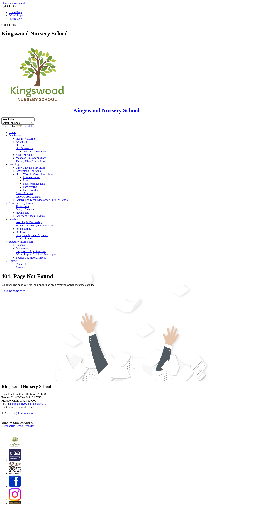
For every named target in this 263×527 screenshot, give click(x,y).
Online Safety (23, 228)
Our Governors (24, 148)
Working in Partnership (29, 222)
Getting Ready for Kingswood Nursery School (42, 199)
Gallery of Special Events (30, 215)
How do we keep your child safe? (35, 225)
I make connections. (34, 183)
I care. (26, 180)
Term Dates (22, 206)
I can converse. (31, 177)
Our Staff (21, 145)
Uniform (20, 231)
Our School (15, 135)
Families (13, 219)
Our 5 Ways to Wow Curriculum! (34, 174)
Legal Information (22, 413)
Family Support (24, 238)
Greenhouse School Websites (17, 425)
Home (12, 132)
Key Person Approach (28, 170)
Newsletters (22, 212)
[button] (17, 25)
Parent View (16, 18)
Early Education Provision (30, 167)
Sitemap (20, 267)
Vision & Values (25, 154)
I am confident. (31, 190)
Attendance (22, 248)
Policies (20, 244)
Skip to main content (13, 2)
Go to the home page (13, 290)
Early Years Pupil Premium (31, 251)
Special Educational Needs (31, 257)
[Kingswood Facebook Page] (15, 486)
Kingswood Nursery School (106, 110)
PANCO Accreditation (28, 196)
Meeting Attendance (34, 151)
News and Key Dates (21, 203)
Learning (14, 164)
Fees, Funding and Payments (32, 235)
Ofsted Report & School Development (37, 254)
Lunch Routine (24, 193)
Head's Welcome (25, 138)
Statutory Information (21, 241)
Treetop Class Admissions (30, 161)
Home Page (15, 12)
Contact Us (22, 264)
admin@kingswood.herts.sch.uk (27, 403)
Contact (13, 260)
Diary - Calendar (25, 209)
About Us (21, 141)
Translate (28, 126)
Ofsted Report (17, 15)
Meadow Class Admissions (31, 157)
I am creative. (30, 186)
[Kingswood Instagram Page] (15, 499)
